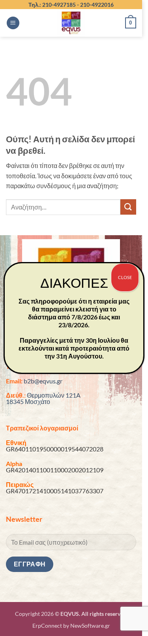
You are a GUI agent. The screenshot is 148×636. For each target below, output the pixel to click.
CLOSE (125, 277)
